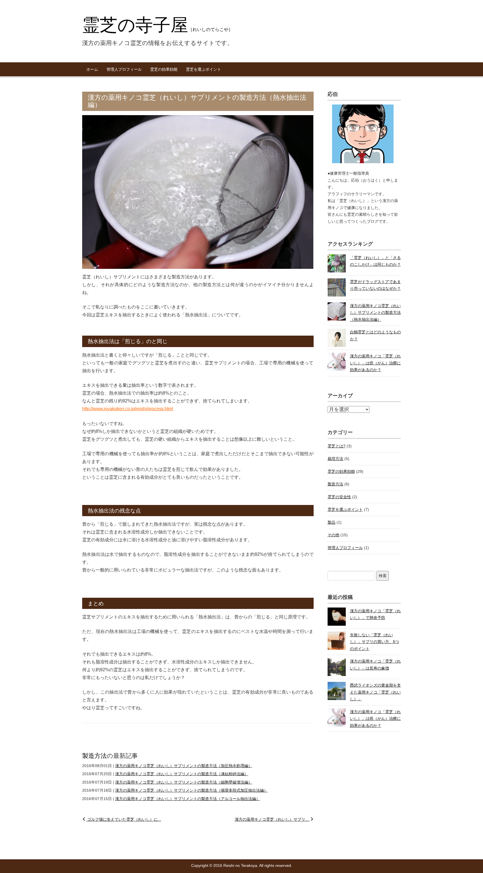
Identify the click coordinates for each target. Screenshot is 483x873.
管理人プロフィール (124, 69)
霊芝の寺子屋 (157, 25)
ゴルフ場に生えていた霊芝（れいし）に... (123, 819)
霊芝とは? (336, 446)
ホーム (92, 69)
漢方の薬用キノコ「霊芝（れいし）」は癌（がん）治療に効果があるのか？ (375, 363)
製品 (331, 522)
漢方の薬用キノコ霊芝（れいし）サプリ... (272, 819)
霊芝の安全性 (339, 497)
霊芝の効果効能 (163, 69)
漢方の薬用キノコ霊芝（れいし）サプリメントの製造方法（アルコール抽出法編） (187, 798)
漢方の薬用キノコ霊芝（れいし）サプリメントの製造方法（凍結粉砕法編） (181, 774)
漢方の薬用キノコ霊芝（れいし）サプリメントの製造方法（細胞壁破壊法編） (183, 782)
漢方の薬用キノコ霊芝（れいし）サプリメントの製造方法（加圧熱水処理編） (183, 765)
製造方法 (94, 755)
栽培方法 (335, 458)
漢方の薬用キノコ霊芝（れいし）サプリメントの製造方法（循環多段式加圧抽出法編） (191, 790)
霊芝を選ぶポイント (203, 69)
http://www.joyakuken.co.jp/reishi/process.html (127, 408)
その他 (333, 535)
